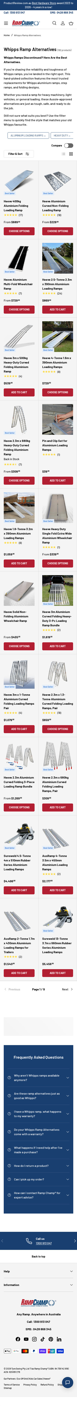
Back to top (38, 1256)
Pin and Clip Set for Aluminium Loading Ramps (55, 445)
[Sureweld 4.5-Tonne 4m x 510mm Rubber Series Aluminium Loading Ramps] (19, 834)
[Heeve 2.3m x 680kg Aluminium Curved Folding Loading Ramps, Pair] (57, 756)
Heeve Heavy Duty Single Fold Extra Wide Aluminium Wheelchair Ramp (57, 535)
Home (7, 35)
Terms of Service (12, 1384)
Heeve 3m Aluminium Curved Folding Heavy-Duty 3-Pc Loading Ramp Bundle (57, 618)
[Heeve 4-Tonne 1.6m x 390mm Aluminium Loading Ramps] (57, 336)
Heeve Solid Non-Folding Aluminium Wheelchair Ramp (16, 616)
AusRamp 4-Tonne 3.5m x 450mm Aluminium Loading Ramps (55, 862)
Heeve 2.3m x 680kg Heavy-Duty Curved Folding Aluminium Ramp (17, 447)
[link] (15, 989)
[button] (71, 23)
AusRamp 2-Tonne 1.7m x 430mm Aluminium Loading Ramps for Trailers (19, 945)
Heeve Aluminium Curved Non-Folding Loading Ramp (55, 205)
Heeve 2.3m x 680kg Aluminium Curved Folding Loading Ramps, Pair (55, 784)
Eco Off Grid (22, 1378)
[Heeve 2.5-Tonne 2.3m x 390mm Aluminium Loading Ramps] (57, 258)
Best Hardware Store (44, 3)
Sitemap (8, 1388)
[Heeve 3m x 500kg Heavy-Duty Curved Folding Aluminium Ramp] (19, 336)
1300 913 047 (44, 1243)
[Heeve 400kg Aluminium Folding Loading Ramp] (19, 180)
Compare (56, 145)
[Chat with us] (67, 1382)
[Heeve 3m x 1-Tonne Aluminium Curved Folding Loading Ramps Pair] (19, 673)
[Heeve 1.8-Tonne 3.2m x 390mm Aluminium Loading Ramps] (19, 507)
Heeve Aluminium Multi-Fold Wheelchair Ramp (18, 284)
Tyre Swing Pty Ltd (20, 1368)
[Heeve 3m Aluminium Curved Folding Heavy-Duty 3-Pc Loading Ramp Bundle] (57, 590)
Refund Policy (47, 1384)
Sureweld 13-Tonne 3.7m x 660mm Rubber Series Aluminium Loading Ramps (57, 945)
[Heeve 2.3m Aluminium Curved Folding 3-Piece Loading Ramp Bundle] (19, 756)
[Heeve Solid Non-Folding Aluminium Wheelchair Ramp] (19, 590)
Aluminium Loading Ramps (28, 135)
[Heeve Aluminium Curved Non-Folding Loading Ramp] (57, 180)
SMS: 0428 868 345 (61, 12)
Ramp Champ (40, 1368)
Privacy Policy (30, 1384)
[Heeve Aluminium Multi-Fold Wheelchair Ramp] (19, 258)
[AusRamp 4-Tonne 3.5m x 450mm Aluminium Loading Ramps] (57, 834)
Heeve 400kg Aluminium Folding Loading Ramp (16, 205)
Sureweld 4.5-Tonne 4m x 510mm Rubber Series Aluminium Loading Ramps (17, 862)
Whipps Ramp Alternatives (27, 35)
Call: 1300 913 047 (14, 12)
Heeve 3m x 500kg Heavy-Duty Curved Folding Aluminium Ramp (16, 364)
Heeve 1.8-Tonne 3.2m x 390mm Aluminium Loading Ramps (18, 533)
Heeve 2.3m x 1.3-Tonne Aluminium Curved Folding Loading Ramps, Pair (57, 701)
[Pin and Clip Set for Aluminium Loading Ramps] (57, 419)
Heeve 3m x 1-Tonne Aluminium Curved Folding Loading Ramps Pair (19, 701)
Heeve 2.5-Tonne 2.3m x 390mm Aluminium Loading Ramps (57, 284)
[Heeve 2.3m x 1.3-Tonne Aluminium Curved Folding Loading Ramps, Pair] (57, 673)
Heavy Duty (62, 135)
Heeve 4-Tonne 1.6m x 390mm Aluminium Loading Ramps (56, 362)
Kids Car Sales (35, 1378)
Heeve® (47, 1378)
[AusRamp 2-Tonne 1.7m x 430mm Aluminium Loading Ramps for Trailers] (19, 917)
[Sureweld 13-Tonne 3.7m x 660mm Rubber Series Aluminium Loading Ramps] (57, 917)
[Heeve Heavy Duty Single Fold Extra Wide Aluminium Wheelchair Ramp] (57, 507)
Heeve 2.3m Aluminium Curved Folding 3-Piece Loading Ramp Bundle (19, 782)
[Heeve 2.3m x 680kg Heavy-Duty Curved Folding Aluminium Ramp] (19, 419)
